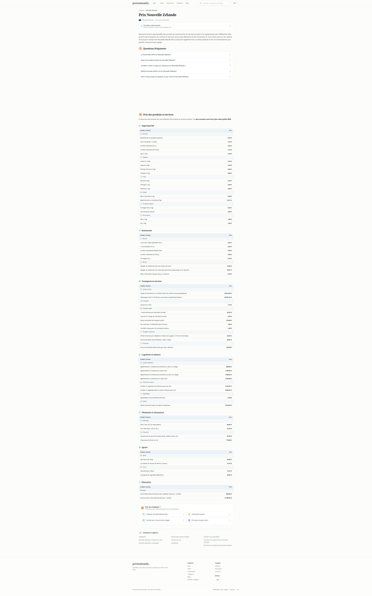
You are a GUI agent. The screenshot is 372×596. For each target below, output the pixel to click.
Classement (170, 3)
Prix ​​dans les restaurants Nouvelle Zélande (218, 545)
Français (217, 571)
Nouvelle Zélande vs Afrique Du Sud (150, 540)
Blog (187, 3)
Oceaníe (141, 10)
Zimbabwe (174, 543)
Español (217, 566)
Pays (154, 3)
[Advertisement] (186, 95)
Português (218, 569)
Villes (162, 3)
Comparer (180, 3)
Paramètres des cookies (220, 589)
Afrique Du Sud (176, 540)
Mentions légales (193, 580)
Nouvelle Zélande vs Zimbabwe (149, 543)
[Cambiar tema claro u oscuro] (237, 589)
